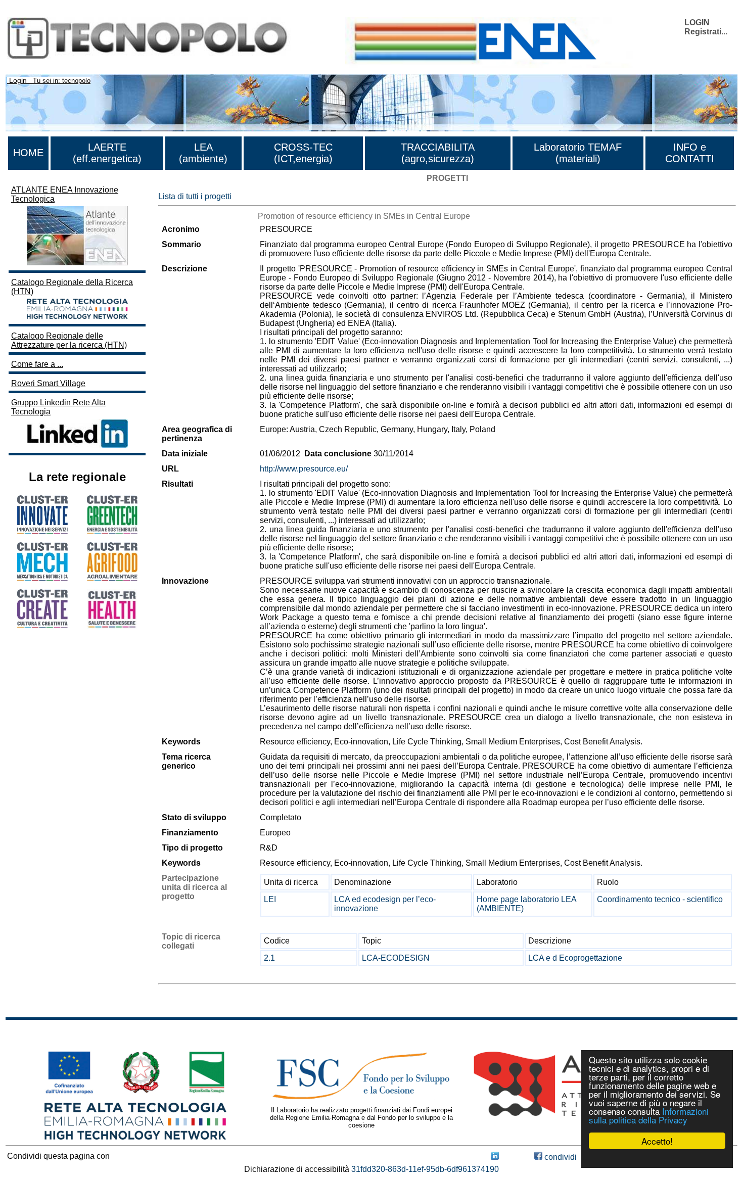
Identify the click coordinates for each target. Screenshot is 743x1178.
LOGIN (697, 22)
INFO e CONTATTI (689, 153)
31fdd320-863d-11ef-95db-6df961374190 (425, 1169)
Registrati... (705, 31)
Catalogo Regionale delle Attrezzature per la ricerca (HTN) (69, 340)
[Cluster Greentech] (112, 531)
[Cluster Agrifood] (112, 578)
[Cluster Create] (42, 625)
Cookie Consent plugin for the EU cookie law (657, 1158)
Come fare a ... (37, 364)
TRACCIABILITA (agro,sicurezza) (438, 153)
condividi (559, 1157)
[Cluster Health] (112, 626)
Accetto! (657, 1141)
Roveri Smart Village (48, 383)
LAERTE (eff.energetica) (107, 153)
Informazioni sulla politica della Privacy (649, 1115)
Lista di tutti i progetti (194, 196)
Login (18, 80)
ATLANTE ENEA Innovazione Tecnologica (64, 194)
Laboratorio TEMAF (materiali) (578, 153)
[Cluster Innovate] (42, 531)
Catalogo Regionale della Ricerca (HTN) (72, 287)
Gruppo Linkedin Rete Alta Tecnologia (58, 407)
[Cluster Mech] (42, 578)
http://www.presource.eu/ (304, 468)
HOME (28, 152)
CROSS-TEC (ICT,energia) (303, 153)
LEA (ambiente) (203, 153)
